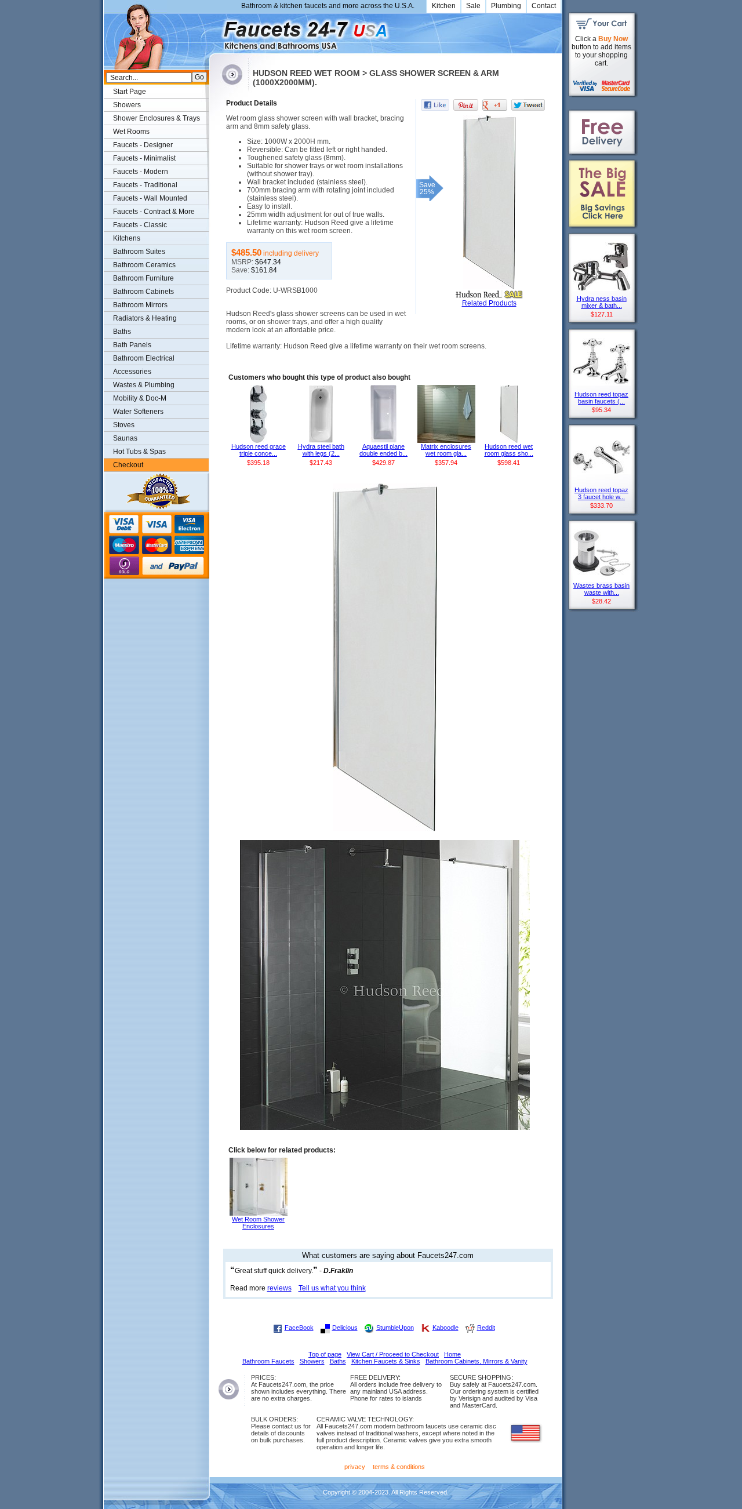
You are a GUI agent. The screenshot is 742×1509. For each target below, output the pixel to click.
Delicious (345, 1327)
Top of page (324, 1354)
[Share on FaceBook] (435, 105)
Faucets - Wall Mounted (150, 198)
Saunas (125, 438)
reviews (279, 1288)
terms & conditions (399, 1466)
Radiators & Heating (145, 318)
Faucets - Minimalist (144, 158)
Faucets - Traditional (145, 185)
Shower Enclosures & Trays (156, 118)
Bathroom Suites (139, 252)
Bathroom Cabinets (143, 292)
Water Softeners (138, 412)
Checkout (128, 465)
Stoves (123, 425)
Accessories (132, 372)
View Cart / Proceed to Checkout (393, 1354)
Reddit (486, 1327)
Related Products (489, 303)
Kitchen (444, 6)
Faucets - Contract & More (154, 212)
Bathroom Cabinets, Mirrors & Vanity (476, 1361)
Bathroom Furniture (143, 278)
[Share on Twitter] (528, 105)
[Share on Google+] (494, 105)
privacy (354, 1466)
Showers (127, 105)
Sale (473, 6)
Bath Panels (132, 345)
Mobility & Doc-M (139, 398)
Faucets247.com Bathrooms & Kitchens (215, 31)
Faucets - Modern (140, 172)
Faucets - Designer (143, 145)
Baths (122, 332)
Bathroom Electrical (143, 358)
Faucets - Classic (140, 225)
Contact (544, 6)
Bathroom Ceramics (144, 265)
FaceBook (299, 1327)
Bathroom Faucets (268, 1361)
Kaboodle (445, 1327)
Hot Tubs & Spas (139, 452)
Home (452, 1354)
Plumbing (506, 6)
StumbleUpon (395, 1327)
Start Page (129, 92)
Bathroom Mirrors (140, 305)
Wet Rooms (131, 132)
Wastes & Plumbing (143, 385)
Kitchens (126, 238)
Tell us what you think (332, 1288)
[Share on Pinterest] (465, 105)
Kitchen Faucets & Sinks (385, 1361)
